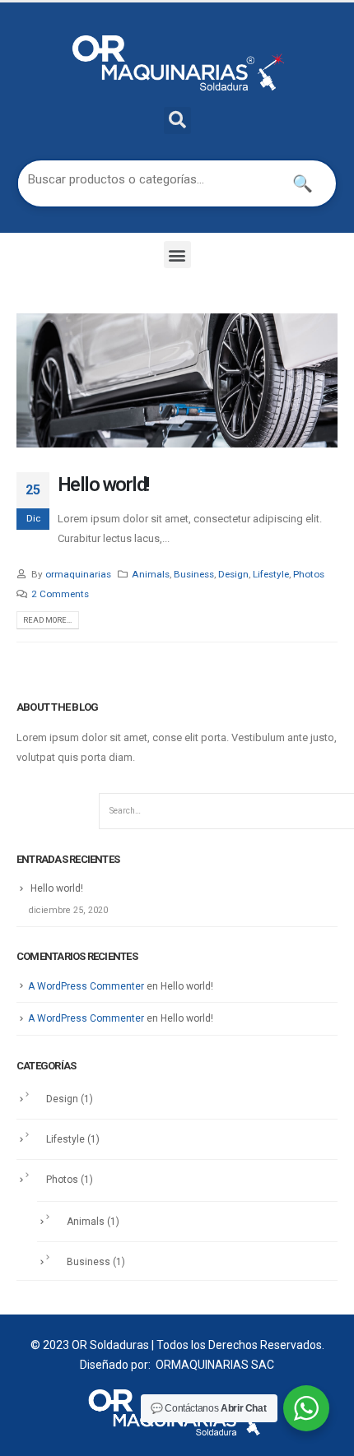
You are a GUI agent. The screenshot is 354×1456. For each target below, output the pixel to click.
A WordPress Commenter (86, 986)
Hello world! (103, 484)
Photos (308, 574)
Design (233, 574)
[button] (177, 254)
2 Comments (60, 594)
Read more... (47, 619)
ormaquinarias (78, 574)
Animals (151, 574)
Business (194, 574)
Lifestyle (271, 574)
